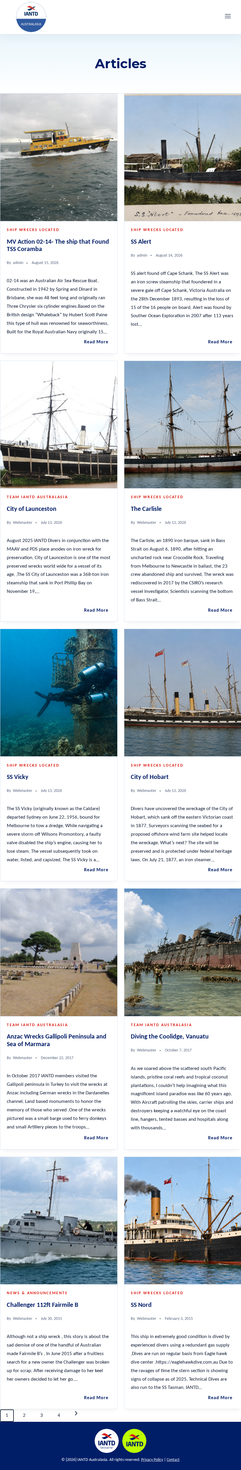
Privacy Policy (152, 1460)
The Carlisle (146, 509)
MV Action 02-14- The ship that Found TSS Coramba (58, 245)
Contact (173, 1460)
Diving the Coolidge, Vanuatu (170, 1037)
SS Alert (141, 242)
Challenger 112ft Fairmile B (42, 1305)
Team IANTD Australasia (37, 497)
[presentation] (58, 157)
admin (18, 263)
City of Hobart (150, 777)
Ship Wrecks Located (33, 230)
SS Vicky (17, 777)
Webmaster (22, 523)
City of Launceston (31, 509)
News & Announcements (37, 1293)
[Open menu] (228, 17)
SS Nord (141, 1305)
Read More (97, 342)
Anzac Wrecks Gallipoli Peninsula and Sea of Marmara (56, 1040)
